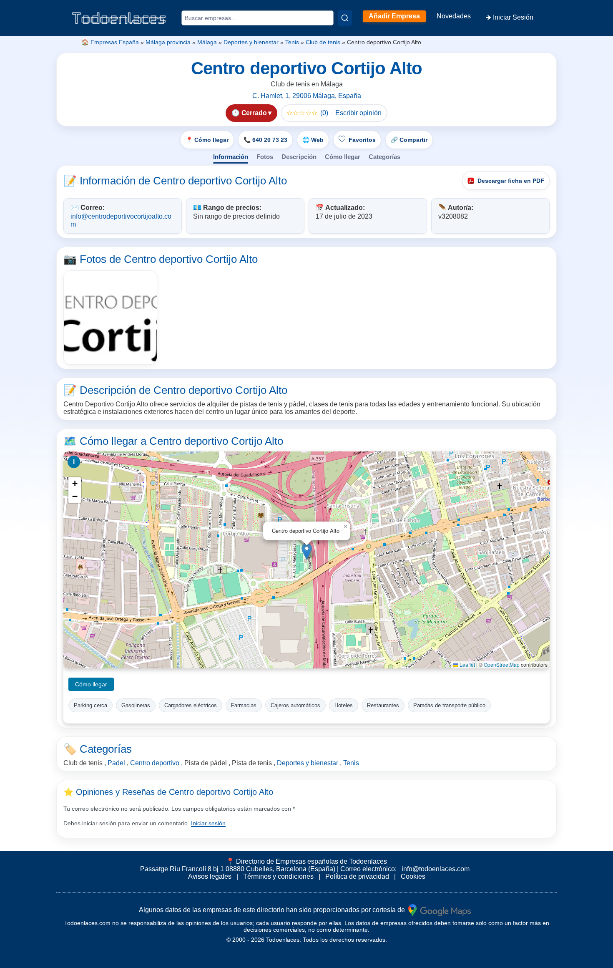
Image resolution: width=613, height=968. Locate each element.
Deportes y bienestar (251, 42)
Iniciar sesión (208, 823)
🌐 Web (313, 139)
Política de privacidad (357, 876)
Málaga (207, 42)
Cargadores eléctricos (190, 705)
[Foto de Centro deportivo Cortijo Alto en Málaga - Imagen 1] (110, 317)
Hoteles (343, 705)
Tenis (292, 42)
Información (230, 156)
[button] (306, 551)
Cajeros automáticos (295, 705)
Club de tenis (323, 42)
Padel (116, 762)
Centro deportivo (154, 762)
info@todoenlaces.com (436, 868)
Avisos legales (209, 876)
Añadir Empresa (394, 16)
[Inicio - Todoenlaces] (118, 18)
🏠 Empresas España (110, 42)
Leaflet (466, 664)
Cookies (413, 876)
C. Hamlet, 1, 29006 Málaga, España (306, 95)
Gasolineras (135, 705)
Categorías (384, 156)
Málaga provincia (168, 42)
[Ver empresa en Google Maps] (439, 909)
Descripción (299, 156)
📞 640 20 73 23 (265, 139)
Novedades (454, 16)
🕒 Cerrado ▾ (251, 112)
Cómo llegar (342, 156)
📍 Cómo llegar (207, 139)
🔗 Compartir (409, 139)
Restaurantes (383, 705)
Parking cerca (90, 705)
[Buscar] (345, 18)
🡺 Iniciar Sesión (509, 17)
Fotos (264, 156)
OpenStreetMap (502, 664)
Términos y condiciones (278, 876)
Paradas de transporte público (449, 705)
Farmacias (243, 705)
